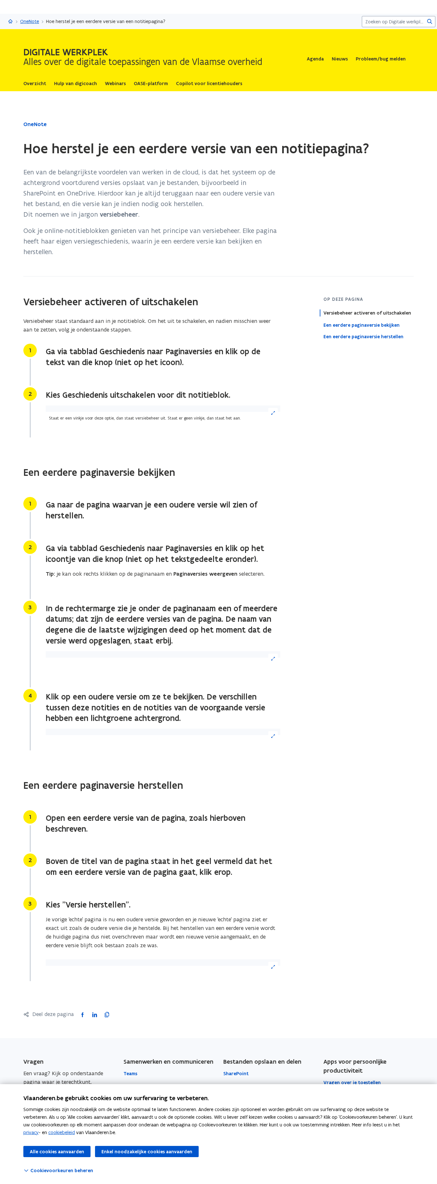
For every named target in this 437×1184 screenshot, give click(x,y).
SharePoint (236, 1073)
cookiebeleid (61, 1132)
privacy (31, 1132)
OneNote (29, 21)
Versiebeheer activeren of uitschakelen (367, 313)
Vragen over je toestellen (352, 1082)
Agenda (315, 59)
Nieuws (340, 59)
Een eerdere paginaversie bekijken (361, 325)
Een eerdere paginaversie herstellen (363, 336)
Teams (130, 1073)
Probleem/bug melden (381, 59)
